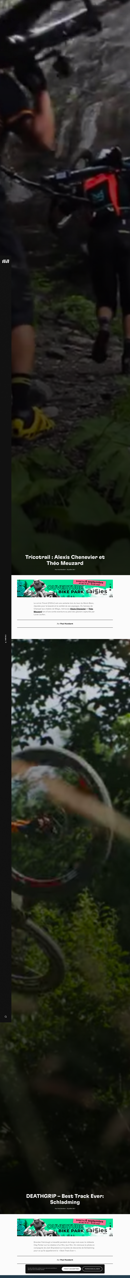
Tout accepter (71, 1268)
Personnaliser (92, 1268)
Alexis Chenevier (78, 609)
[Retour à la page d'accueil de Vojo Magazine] (5, 261)
